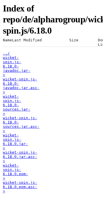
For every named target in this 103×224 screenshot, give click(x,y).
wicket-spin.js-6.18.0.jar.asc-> (20, 156)
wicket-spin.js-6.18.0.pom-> (15, 171)
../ (6, 53)
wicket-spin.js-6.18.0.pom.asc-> (20, 186)
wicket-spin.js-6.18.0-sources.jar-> (16, 105)
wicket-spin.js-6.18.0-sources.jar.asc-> (21, 124)
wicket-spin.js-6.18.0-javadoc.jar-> (16, 66)
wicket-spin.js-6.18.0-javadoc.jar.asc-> (21, 85)
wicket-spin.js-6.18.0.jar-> (15, 141)
